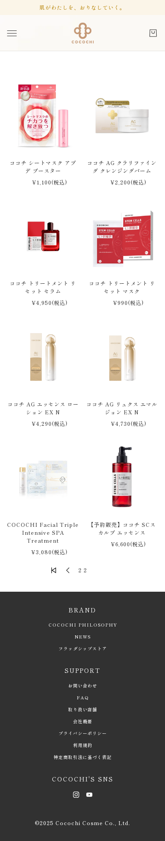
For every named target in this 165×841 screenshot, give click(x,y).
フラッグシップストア (83, 648)
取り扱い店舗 (82, 709)
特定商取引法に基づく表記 (83, 757)
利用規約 (82, 745)
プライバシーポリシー (83, 733)
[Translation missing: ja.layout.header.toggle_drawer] (12, 33)
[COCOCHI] (83, 33)
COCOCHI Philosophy (82, 624)
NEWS (83, 636)
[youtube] (89, 793)
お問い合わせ (82, 685)
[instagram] (76, 793)
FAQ (83, 697)
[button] (54, 570)
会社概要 (82, 721)
